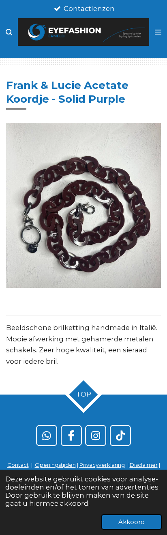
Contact (18, 465)
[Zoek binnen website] (9, 32)
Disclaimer (144, 465)
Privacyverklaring (102, 465)
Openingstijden (55, 465)
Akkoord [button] (131, 522)
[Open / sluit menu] (158, 32)
